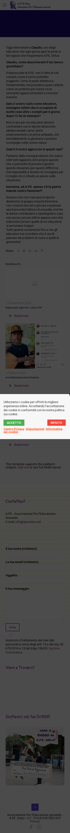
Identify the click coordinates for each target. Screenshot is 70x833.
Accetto (14, 422)
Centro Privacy (14, 429)
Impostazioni (35, 429)
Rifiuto (56, 422)
